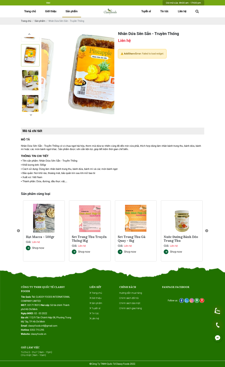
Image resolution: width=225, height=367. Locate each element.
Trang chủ (30, 11)
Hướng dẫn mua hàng (130, 292)
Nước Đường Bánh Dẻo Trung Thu (181, 239)
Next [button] (206, 231)
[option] (30, 49)
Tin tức (164, 11)
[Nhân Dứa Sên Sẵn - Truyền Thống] (30, 48)
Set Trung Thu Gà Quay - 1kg (131, 239)
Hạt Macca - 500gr (40, 237)
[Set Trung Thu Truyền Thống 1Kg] (89, 218)
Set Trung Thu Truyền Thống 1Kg (89, 239)
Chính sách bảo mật (129, 303)
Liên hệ (182, 11)
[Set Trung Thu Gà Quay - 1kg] (135, 218)
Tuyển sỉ (146, 11)
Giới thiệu (50, 11)
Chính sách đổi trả (129, 298)
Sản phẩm (72, 11)
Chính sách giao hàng (130, 308)
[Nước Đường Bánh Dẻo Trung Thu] (181, 218)
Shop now (38, 248)
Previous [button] (18, 231)
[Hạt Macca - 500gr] (44, 218)
